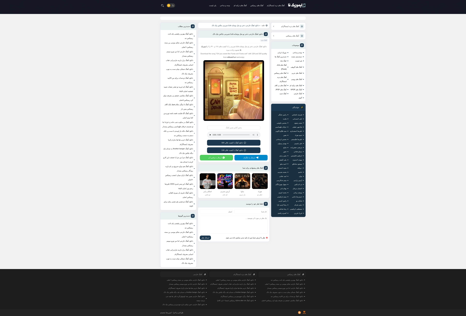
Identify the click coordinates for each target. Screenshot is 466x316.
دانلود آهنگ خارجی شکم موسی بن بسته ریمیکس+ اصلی (178, 45)
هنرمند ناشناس (297, 115)
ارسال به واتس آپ (215, 158)
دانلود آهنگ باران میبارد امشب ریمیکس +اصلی (179, 177)
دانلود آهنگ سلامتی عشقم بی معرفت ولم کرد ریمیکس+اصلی (178, 98)
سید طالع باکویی (281, 131)
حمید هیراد (298, 135)
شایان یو (299, 201)
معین (285, 135)
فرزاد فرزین (298, 213)
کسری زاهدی (282, 213)
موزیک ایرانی (282, 53)
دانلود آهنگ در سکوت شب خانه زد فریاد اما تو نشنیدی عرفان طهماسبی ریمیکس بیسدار (177, 124)
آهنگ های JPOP (281, 90)
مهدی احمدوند (297, 160)
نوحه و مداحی (225, 5)
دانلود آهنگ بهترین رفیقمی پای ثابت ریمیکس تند (180, 36)
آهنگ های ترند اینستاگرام (276, 5)
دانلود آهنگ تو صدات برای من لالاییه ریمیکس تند (180, 80)
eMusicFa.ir (231, 57)
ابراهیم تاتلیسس (296, 156)
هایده (285, 119)
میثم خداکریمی (281, 180)
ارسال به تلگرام (249, 158)
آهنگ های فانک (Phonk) (282, 67)
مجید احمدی (282, 168)
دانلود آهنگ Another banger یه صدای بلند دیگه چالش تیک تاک (178, 151)
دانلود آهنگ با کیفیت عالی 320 (232, 143)
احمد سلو (283, 164)
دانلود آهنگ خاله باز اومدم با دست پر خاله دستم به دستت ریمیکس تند (178, 133)
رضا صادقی (283, 209)
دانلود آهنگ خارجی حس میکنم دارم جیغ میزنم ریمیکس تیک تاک (183, 304)
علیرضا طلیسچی (296, 139)
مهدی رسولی (282, 143)
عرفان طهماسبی (281, 127)
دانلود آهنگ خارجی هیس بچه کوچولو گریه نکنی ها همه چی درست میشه (185, 298)
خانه (263, 25)
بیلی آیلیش (283, 160)
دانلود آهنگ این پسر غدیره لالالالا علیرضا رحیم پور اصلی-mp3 (179, 186)
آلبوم (300, 98)
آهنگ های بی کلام (281, 85)
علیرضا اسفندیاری (296, 131)
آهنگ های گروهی (296, 67)
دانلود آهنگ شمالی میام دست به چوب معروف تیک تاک (179, 71)
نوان (300, 176)
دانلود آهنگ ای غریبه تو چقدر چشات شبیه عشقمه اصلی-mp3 (178, 89)
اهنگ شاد (283, 61)
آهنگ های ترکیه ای (240, 5)
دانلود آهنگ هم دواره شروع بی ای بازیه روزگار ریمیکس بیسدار (179, 168)
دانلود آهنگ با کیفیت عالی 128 (232, 150)
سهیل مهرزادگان (281, 184)
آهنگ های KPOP (296, 90)
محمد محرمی (282, 172)
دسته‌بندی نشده (296, 57)
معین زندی (283, 156)
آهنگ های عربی (297, 73)
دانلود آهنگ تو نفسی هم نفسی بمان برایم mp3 (178, 204)
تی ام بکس (298, 184)
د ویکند (299, 168)
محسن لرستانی (281, 139)
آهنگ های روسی (296, 79)
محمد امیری (283, 193)
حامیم (300, 172)
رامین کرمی (283, 201)
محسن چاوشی (282, 123)
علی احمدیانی (297, 119)
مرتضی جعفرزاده (296, 147)
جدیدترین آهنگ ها (281, 57)
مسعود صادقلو (297, 164)
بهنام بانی (283, 188)
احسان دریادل (297, 188)
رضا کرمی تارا (282, 205)
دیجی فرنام (298, 205)
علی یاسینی (298, 143)
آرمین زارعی (298, 180)
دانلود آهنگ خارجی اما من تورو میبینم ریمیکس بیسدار (180, 54)
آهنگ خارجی (298, 94)
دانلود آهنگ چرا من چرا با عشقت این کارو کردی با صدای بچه (178, 160)
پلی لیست (212, 5)
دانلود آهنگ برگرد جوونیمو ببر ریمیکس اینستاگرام (237, 296)
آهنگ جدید (283, 94)
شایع (285, 147)
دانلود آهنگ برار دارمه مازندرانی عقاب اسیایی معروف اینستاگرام (179, 62)
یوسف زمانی (297, 193)
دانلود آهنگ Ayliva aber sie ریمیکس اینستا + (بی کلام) (235, 300)
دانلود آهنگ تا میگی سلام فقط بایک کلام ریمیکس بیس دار (179, 107)
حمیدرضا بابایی (297, 197)
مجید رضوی (298, 123)
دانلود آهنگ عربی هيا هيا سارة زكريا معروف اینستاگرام (180, 142)
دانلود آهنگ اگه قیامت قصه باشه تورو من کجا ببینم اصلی (178, 115)
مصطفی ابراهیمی (296, 209)
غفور (285, 152)
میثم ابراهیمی (282, 197)
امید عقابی (283, 176)
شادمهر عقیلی (297, 127)
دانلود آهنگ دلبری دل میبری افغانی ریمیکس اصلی (180, 195)
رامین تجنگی (282, 115)
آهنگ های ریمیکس (256, 5)
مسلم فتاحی (298, 152)
